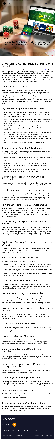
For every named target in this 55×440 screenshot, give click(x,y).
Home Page (6, 430)
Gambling (7, 38)
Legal (51, 435)
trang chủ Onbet (42, 70)
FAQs (18, 430)
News (13, 430)
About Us (37, 435)
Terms (46, 435)
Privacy (42, 435)
